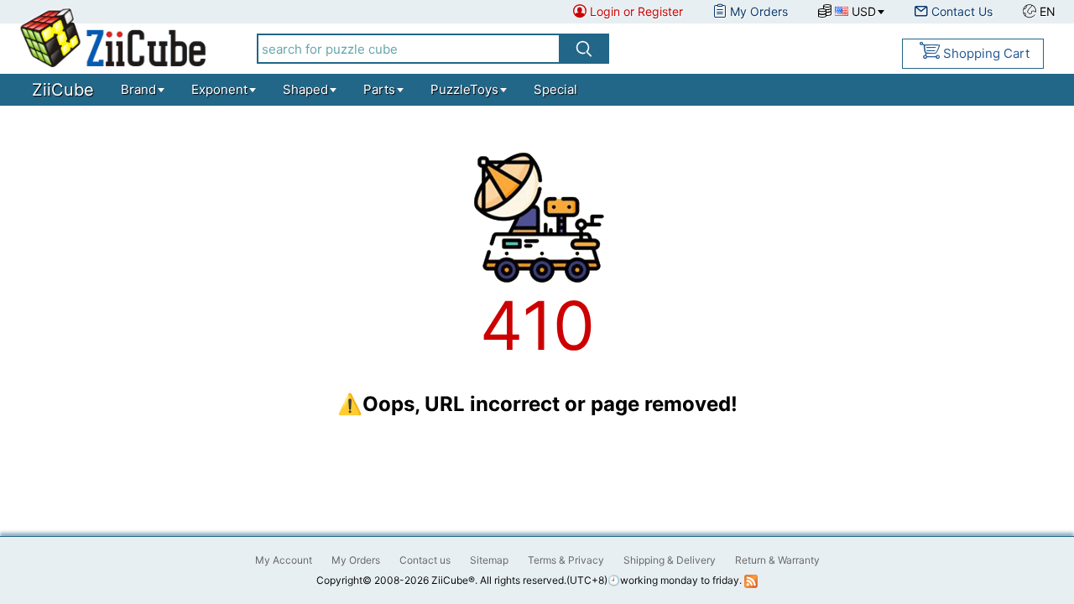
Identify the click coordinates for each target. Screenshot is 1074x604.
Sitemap (489, 560)
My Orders (759, 11)
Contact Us (962, 11)
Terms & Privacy (566, 560)
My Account (283, 560)
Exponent (219, 89)
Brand (138, 89)
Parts (379, 89)
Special (555, 89)
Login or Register (636, 11)
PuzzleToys (464, 89)
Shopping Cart (986, 53)
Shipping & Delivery (669, 560)
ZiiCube (63, 90)
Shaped (305, 89)
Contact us (425, 560)
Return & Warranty (777, 560)
